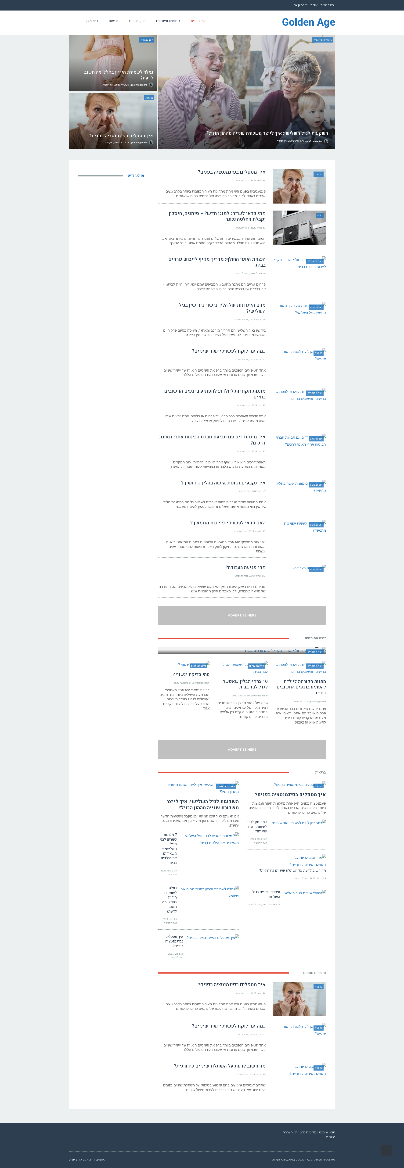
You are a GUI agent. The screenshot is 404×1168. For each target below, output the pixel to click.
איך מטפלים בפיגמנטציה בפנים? (232, 172)
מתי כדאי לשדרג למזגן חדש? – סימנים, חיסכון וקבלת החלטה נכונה (217, 216)
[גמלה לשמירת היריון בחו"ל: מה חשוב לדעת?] (209, 893)
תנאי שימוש (327, 1132)
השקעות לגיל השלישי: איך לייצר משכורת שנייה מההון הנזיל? (203, 804)
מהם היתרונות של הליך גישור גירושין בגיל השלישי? (222, 308)
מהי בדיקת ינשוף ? (191, 674)
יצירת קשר (300, 5)
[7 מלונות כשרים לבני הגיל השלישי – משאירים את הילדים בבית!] (209, 839)
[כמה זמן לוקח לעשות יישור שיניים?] (298, 823)
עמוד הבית (327, 5)
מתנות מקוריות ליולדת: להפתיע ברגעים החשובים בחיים (215, 394)
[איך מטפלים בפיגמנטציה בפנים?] (213, 937)
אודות (313, 5)
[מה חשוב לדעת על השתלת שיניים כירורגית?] (296, 861)
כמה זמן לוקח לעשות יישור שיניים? (228, 351)
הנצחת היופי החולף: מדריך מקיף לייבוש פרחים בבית (217, 262)
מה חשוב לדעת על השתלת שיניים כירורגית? (292, 870)
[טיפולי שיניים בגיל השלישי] (305, 893)
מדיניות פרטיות (306, 1132)
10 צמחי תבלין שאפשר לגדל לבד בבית (245, 684)
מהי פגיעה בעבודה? (246, 567)
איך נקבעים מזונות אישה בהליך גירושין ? (223, 483)
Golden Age (308, 23)
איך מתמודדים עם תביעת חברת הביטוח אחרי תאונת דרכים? (212, 439)
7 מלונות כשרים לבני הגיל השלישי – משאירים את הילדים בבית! (168, 848)
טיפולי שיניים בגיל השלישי (266, 894)
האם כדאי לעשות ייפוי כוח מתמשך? (228, 523)
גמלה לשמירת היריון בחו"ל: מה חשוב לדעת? (169, 899)
